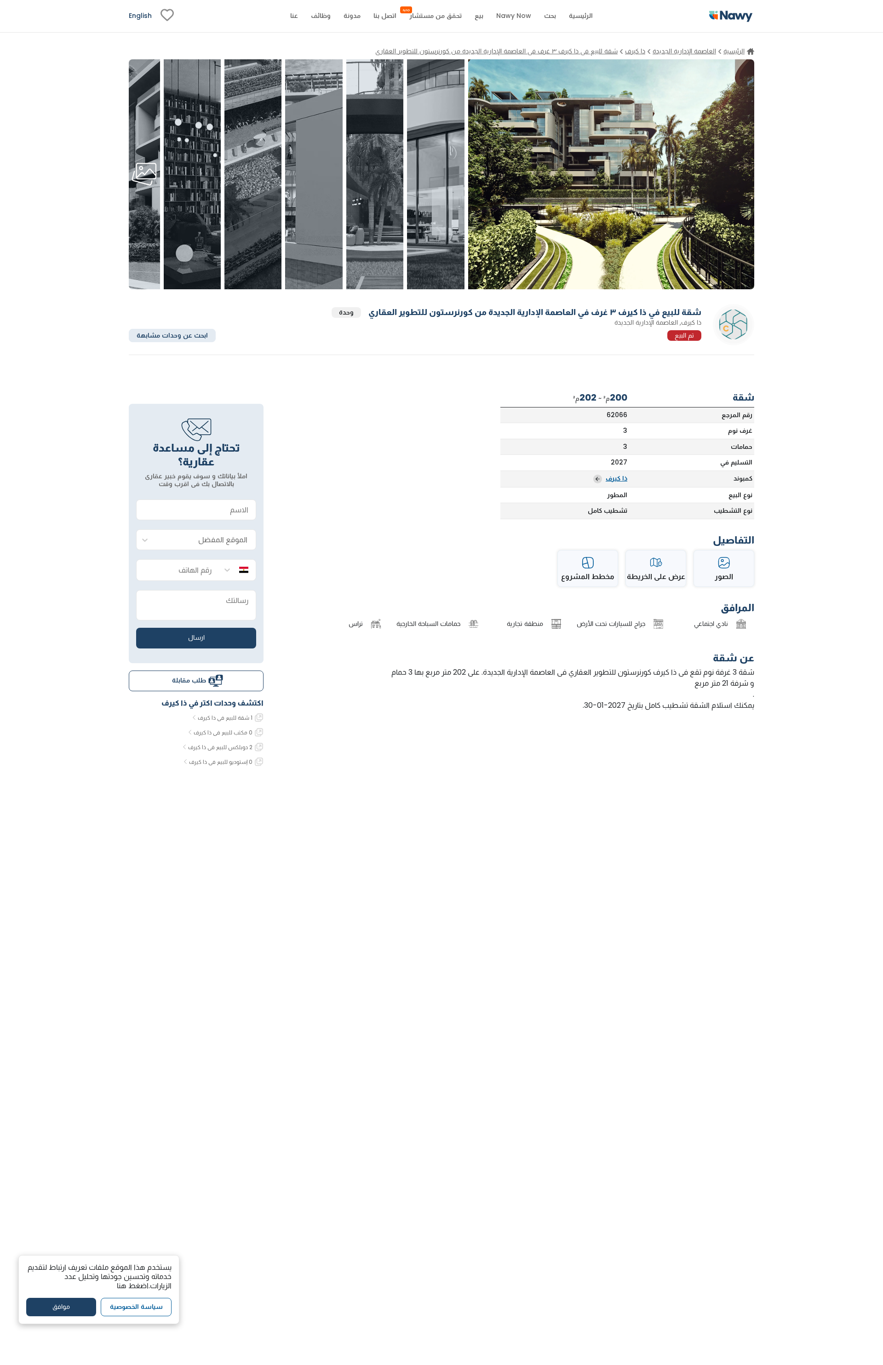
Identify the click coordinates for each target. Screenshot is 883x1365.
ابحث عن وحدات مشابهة (172, 334)
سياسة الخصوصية (136, 1306)
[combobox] (205, 540)
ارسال (196, 637)
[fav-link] (167, 16)
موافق (61, 1306)
